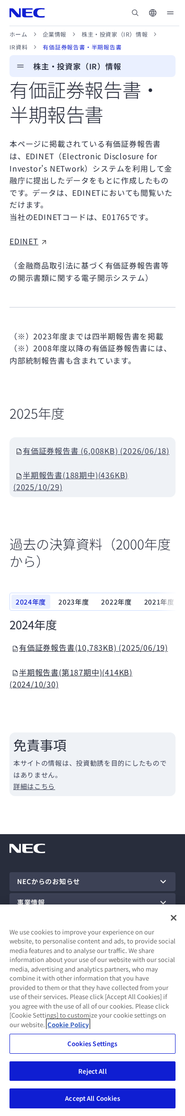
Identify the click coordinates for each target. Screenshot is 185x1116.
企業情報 (54, 34)
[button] (152, 13)
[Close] (173, 917)
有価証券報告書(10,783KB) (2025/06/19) (93, 647)
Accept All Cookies (92, 1098)
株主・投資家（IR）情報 (115, 34)
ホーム (18, 34)
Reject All (92, 1071)
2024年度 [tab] (31, 601)
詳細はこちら (34, 786)
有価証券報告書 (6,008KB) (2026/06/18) (96, 450)
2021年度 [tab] (159, 601)
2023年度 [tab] (73, 601)
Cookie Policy (68, 1024)
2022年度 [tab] (116, 601)
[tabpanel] (92, 653)
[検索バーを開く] (135, 13)
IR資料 (18, 47)
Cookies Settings (92, 1043)
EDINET (23, 241)
